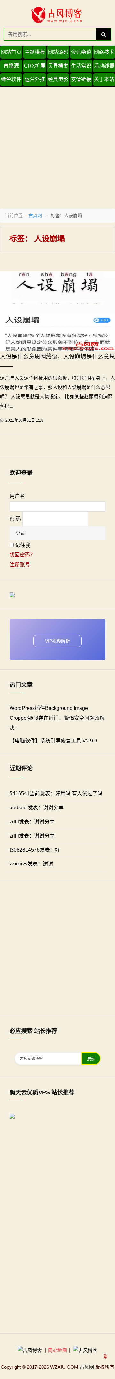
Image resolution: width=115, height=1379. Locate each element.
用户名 (17, 496)
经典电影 (58, 79)
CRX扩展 (34, 66)
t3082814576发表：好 (35, 850)
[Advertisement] (57, 144)
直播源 (11, 66)
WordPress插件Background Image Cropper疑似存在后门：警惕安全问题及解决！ (57, 718)
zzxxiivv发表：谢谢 (31, 863)
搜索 (91, 1058)
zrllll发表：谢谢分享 (32, 821)
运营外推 (35, 79)
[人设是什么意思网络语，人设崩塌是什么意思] (57, 310)
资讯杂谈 (81, 52)
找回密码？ (22, 554)
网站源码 (58, 52)
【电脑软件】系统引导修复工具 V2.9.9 (53, 740)
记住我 (22, 545)
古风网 (35, 215)
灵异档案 (58, 66)
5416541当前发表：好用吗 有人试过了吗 (56, 793)
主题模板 (35, 52)
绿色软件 (11, 79)
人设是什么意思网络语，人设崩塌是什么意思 (57, 356)
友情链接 (81, 79)
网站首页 (11, 52)
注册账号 (20, 564)
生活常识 (81, 66)
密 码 (15, 519)
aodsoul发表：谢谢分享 (37, 807)
